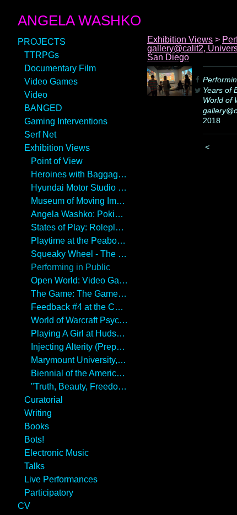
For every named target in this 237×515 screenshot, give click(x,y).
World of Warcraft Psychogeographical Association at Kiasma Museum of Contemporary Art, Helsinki (79, 320)
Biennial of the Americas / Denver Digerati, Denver (79, 373)
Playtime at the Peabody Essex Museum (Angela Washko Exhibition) (79, 240)
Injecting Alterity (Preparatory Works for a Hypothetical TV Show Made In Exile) (79, 346)
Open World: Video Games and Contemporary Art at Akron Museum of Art (79, 280)
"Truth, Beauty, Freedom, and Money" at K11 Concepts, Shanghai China (79, 386)
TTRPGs (41, 55)
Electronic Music (56, 453)
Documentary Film (60, 68)
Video (35, 94)
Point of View (57, 161)
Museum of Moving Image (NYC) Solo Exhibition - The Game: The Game (79, 201)
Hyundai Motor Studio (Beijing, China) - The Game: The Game (79, 187)
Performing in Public (70, 267)
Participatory (48, 492)
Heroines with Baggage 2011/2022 (79, 174)
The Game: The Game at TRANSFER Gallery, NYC (79, 293)
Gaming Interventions (65, 121)
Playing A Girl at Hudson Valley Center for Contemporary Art (79, 333)
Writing (38, 413)
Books (36, 426)
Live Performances (61, 479)
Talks (34, 466)
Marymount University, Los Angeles (79, 360)
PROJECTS (42, 41)
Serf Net (40, 134)
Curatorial (43, 399)
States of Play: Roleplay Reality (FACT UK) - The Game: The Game (79, 227)
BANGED (43, 108)
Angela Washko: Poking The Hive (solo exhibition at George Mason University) (79, 214)
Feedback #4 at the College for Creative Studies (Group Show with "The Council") (79, 307)
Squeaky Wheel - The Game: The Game (79, 254)
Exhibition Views (57, 148)
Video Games (51, 81)
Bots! (34, 439)
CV (24, 506)
